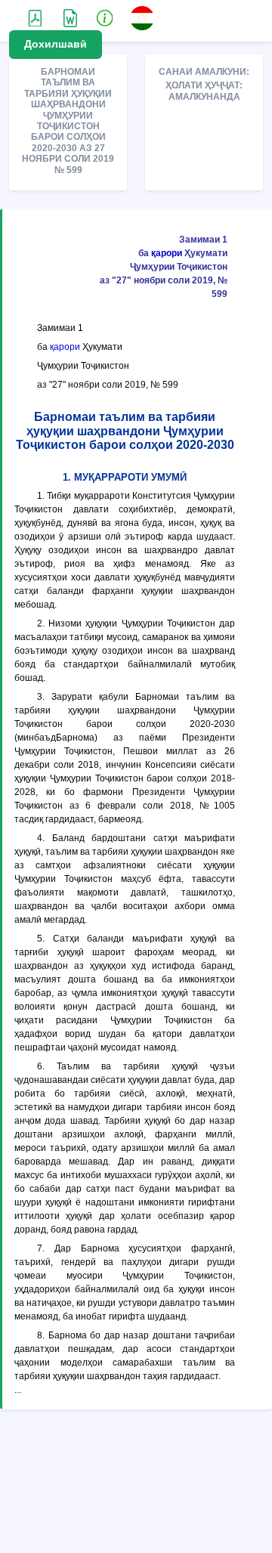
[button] (105, 17)
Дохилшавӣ (55, 44)
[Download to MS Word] (35, 17)
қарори (166, 253)
